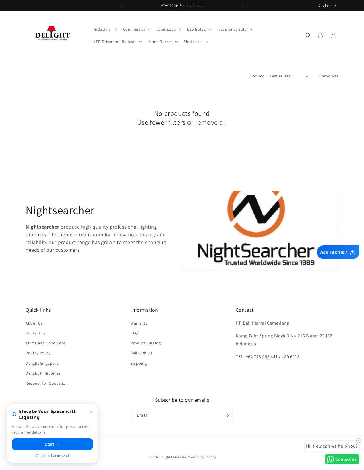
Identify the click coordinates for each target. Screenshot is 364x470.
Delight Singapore (42, 363)
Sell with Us (141, 352)
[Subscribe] (226, 415)
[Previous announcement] (121, 5)
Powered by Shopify (201, 457)
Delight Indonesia (173, 457)
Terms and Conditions (46, 342)
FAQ (134, 332)
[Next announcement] (242, 5)
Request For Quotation (47, 382)
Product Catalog (146, 342)
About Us (34, 322)
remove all (211, 122)
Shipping (139, 363)
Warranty (139, 322)
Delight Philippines (43, 372)
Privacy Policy (38, 352)
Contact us (36, 332)
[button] (105, 29)
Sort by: (257, 76)
